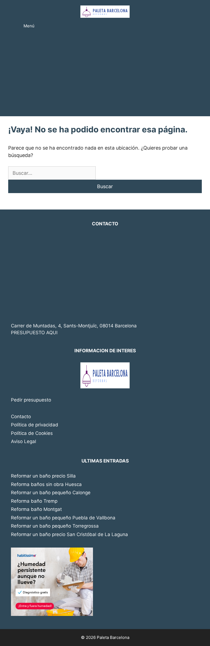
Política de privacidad (34, 424)
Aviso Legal (23, 441)
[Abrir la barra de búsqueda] (190, 26)
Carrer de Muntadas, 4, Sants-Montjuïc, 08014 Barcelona (74, 325)
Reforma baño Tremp (34, 501)
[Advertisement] (105, 75)
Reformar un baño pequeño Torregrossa (55, 526)
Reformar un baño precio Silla (43, 476)
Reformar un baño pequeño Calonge (51, 492)
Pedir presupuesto (31, 400)
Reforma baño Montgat (36, 509)
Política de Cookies (32, 433)
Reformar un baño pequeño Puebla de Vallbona (63, 517)
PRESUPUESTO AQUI (34, 332)
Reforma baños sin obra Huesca (46, 484)
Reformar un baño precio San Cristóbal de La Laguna (69, 534)
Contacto (21, 416)
